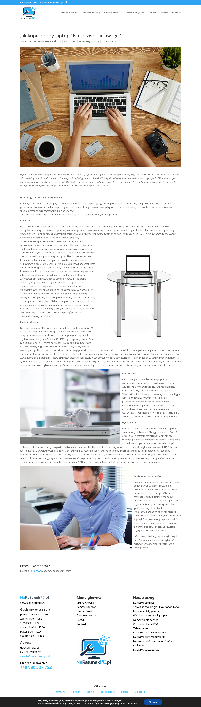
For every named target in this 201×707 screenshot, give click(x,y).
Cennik (152, 13)
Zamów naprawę (90, 13)
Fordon (76, 692)
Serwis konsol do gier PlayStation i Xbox (156, 607)
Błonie (90, 692)
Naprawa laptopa (143, 602)
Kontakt (176, 13)
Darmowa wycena (134, 13)
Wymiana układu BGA (145, 624)
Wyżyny (60, 692)
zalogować (36, 570)
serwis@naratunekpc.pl (35, 656)
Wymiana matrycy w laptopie (150, 615)
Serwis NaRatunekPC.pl (49, 41)
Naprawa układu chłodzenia (149, 632)
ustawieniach (130, 703)
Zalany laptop (141, 628)
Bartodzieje (107, 692)
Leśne (124, 692)
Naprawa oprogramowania (149, 636)
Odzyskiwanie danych (145, 620)
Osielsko (140, 692)
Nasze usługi (111, 13)
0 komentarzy (109, 41)
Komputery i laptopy (89, 41)
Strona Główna (69, 13)
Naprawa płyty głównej (146, 611)
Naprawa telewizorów (146, 649)
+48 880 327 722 (29, 2)
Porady (164, 13)
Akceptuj (153, 702)
